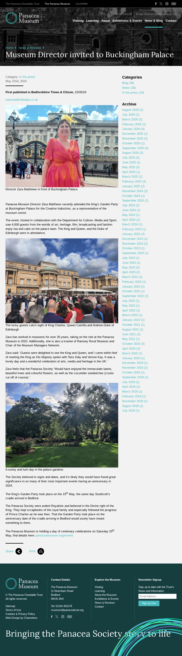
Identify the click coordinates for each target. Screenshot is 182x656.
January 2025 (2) (133, 186)
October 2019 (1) (133, 372)
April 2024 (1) (131, 219)
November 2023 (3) (135, 243)
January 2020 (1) (133, 358)
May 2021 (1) (131, 339)
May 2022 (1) (131, 305)
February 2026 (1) (134, 124)
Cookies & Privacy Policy (20, 613)
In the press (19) (133, 92)
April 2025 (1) (131, 172)
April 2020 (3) (131, 348)
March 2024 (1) (132, 224)
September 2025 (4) (135, 148)
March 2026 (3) (132, 119)
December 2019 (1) (135, 363)
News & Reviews (30, 48)
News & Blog (154, 20)
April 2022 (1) (131, 310)
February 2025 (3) (134, 181)
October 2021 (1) (133, 324)
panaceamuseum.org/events (54, 535)
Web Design (13, 617)
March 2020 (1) (132, 353)
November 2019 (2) (135, 367)
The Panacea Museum (57, 3)
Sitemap (10, 606)
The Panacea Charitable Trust (22, 3)
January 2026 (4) (133, 129)
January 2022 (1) (133, 320)
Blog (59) (128, 83)
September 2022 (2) (135, 296)
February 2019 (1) (134, 396)
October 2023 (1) (133, 248)
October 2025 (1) (133, 143)
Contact (170, 20)
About (105, 20)
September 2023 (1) (135, 253)
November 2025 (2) (135, 138)
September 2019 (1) (135, 377)
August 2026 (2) (132, 110)
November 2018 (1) (135, 401)
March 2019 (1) (132, 391)
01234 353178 (123, 14)
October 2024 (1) (133, 196)
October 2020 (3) (133, 343)
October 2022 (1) (133, 291)
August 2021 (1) (132, 329)
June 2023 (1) (131, 262)
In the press (27, 77)
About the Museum (106, 594)
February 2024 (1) (134, 229)
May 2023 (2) (131, 267)
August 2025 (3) (132, 152)
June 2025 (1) (131, 162)
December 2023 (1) (135, 239)
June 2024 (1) (131, 210)
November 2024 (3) (135, 191)
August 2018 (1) (132, 406)
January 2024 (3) (133, 234)
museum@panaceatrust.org (160, 14)
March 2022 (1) (132, 315)
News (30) (129, 87)
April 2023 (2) (131, 272)
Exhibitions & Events (127, 20)
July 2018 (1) (131, 410)
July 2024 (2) (131, 205)
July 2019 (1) (131, 382)
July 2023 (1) (131, 258)
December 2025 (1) (135, 133)
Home (9, 48)
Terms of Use (13, 609)
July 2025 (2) (131, 157)
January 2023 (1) (133, 286)
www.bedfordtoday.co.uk (22, 99)
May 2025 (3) (131, 167)
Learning (92, 20)
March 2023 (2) (132, 277)
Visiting (78, 20)
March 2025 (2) (132, 176)
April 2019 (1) (131, 386)
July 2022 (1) (131, 301)
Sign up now (149, 603)
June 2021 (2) (131, 334)
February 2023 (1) (134, 281)
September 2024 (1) (135, 200)
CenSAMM (82, 3)
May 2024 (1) (131, 215)
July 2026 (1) (131, 114)
